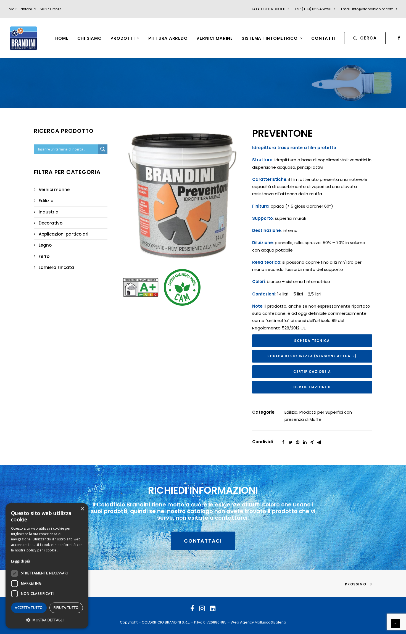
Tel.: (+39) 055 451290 (313, 9)
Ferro (44, 256)
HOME (61, 38)
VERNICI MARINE (214, 38)
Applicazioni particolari (63, 234)
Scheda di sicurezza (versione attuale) (312, 356)
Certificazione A (312, 371)
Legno (45, 245)
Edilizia (46, 201)
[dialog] (47, 565)
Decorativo (50, 223)
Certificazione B (312, 387)
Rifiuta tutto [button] (66, 607)
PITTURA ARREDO (168, 38)
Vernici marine (54, 189)
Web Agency (242, 622)
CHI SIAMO (89, 38)
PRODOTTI (122, 38)
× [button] (82, 509)
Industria (49, 212)
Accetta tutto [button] (29, 607)
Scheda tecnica (312, 340)
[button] (47, 620)
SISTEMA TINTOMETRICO (270, 38)
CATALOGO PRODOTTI (268, 9)
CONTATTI (323, 38)
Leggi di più (20, 561)
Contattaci (203, 540)
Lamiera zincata (56, 267)
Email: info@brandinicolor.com (367, 9)
